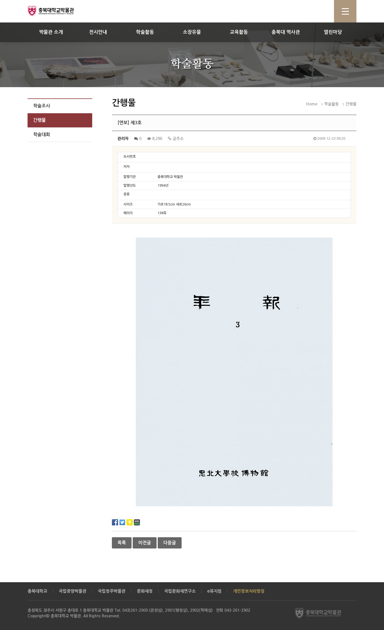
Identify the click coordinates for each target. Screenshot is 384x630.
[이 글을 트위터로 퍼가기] (122, 522)
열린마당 (333, 32)
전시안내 (98, 32)
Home (311, 104)
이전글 (144, 543)
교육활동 (239, 32)
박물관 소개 (51, 32)
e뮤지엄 (214, 591)
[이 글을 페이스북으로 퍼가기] (115, 522)
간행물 (39, 120)
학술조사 (41, 106)
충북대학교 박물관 (57, 11)
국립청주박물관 (111, 591)
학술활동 (145, 32)
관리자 (123, 139)
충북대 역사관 (286, 32)
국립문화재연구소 (180, 591)
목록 (122, 543)
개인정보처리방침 (249, 591)
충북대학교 (37, 591)
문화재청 (145, 591)
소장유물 (192, 32)
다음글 (169, 543)
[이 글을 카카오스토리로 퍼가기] (130, 522)
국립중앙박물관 (72, 591)
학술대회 (41, 134)
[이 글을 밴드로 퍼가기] (137, 522)
